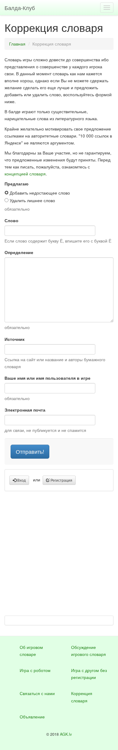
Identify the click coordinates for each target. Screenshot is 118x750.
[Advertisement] (59, 556)
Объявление (32, 717)
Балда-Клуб (20, 8)
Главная (17, 44)
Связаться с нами (37, 693)
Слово (11, 220)
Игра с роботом (35, 670)
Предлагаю (16, 184)
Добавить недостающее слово (39, 193)
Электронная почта (25, 410)
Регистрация (61, 480)
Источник (15, 339)
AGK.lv (66, 734)
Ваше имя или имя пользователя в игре (47, 378)
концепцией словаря (25, 174)
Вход (21, 480)
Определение (19, 252)
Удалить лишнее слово (31, 200)
